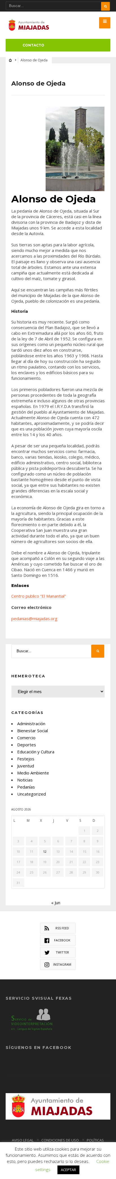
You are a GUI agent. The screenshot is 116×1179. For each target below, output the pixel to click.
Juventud (25, 766)
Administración (31, 723)
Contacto (33, 45)
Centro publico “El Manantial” (38, 596)
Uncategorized (31, 794)
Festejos (25, 759)
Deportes (26, 744)
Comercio (26, 737)
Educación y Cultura (35, 751)
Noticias (25, 780)
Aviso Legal (23, 1140)
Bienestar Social (32, 730)
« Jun (55, 902)
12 (44, 851)
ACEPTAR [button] (68, 1169)
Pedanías (26, 787)
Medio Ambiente (33, 773)
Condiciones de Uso (60, 1140)
